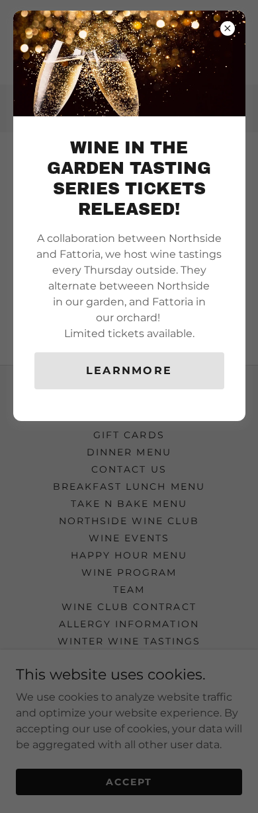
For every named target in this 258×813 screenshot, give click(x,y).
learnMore (129, 370)
